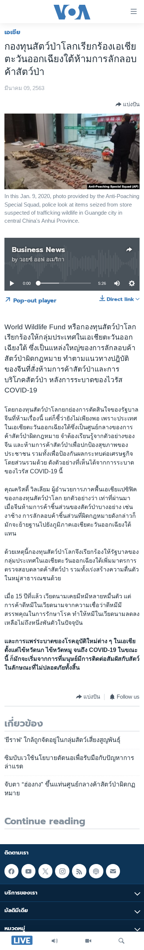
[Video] (88, 941)
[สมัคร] (113, 871)
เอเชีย (12, 32)
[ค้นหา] (121, 941)
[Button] (128, 104)
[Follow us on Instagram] (62, 871)
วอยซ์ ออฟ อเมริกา (41, 259)
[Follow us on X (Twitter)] (45, 871)
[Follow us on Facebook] (11, 871)
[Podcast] (96, 871)
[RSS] (79, 871)
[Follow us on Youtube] (28, 871)
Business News (38, 249)
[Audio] (55, 941)
